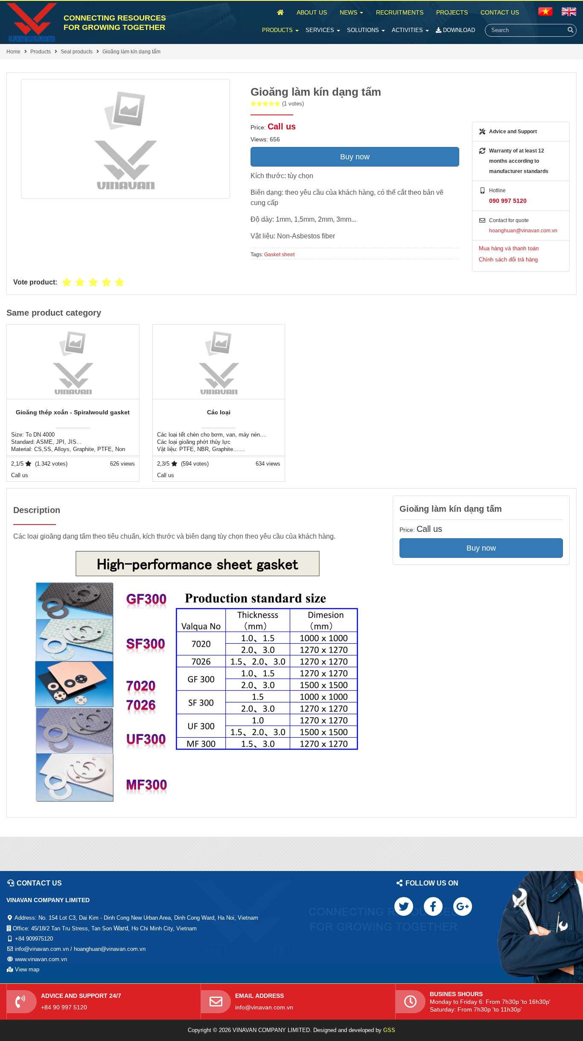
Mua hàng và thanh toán (509, 248)
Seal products (77, 52)
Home (13, 52)
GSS (389, 1030)
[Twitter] (403, 906)
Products (278, 30)
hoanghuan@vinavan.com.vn (523, 231)
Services (321, 30)
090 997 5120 (508, 200)
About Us (312, 12)
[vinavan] (31, 22)
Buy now (355, 156)
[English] (545, 11)
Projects (452, 12)
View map (27, 969)
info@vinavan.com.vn (264, 1007)
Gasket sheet (279, 255)
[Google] (462, 906)
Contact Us (500, 12)
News (349, 12)
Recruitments (399, 12)
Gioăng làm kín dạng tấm (131, 52)
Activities (408, 30)
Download (458, 30)
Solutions (364, 30)
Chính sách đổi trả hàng (508, 259)
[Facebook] (433, 906)
